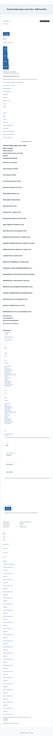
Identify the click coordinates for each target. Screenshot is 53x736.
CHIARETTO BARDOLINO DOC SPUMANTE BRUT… (18, 293)
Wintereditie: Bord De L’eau (11, 193)
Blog (5, 360)
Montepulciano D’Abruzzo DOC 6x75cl (14, 218)
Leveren (4, 119)
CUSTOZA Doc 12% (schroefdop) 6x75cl (15, 299)
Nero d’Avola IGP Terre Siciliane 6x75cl (14, 231)
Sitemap (31, 732)
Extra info (7, 435)
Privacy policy (6, 128)
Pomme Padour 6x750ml (10, 168)
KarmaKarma (7, 371)
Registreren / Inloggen (44, 21)
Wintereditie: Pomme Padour (11, 200)
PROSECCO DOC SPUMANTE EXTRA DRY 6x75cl (18, 287)
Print (6, 430)
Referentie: (5, 38)
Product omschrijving (9, 433)
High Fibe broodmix (9, 370)
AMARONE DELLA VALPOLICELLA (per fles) (16, 280)
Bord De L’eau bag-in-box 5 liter (12, 187)
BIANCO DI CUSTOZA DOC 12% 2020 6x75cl (16, 237)
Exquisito (6, 380)
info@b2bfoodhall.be (7, 88)
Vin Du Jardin (7, 377)
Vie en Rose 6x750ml (9, 175)
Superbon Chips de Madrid (10, 374)
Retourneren (5, 122)
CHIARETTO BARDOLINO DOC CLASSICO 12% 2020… (19, 243)
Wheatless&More (8, 381)
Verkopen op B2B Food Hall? (9, 131)
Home (6, 353)
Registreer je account (7, 137)
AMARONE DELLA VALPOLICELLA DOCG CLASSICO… (19, 274)
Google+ (6, 61)
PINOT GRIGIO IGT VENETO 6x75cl (13, 224)
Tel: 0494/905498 (7, 91)
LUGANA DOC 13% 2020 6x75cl (12, 255)
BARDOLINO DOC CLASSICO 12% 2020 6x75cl (17, 249)
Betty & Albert (8, 383)
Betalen (4, 116)
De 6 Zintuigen (8, 385)
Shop (6, 355)
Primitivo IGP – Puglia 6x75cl (11, 212)
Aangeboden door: (7, 20)
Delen (5, 49)
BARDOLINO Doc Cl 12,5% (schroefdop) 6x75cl (17, 311)
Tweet (5, 55)
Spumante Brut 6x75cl (10, 206)
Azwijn (6, 378)
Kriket (6, 367)
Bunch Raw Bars (8, 373)
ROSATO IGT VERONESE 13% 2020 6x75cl (16, 262)
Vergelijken (5, 570)
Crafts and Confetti (9, 384)
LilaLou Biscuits (8, 369)
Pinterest (6, 66)
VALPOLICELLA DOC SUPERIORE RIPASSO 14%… (18, 268)
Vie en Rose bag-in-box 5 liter (12, 181)
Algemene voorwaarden (8, 125)
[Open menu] (51, 2)
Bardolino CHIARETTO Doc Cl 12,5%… (14, 305)
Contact (4, 103)
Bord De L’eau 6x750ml (10, 162)
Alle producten (8, 366)
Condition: (5, 42)
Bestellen (5, 113)
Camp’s (6, 376)
